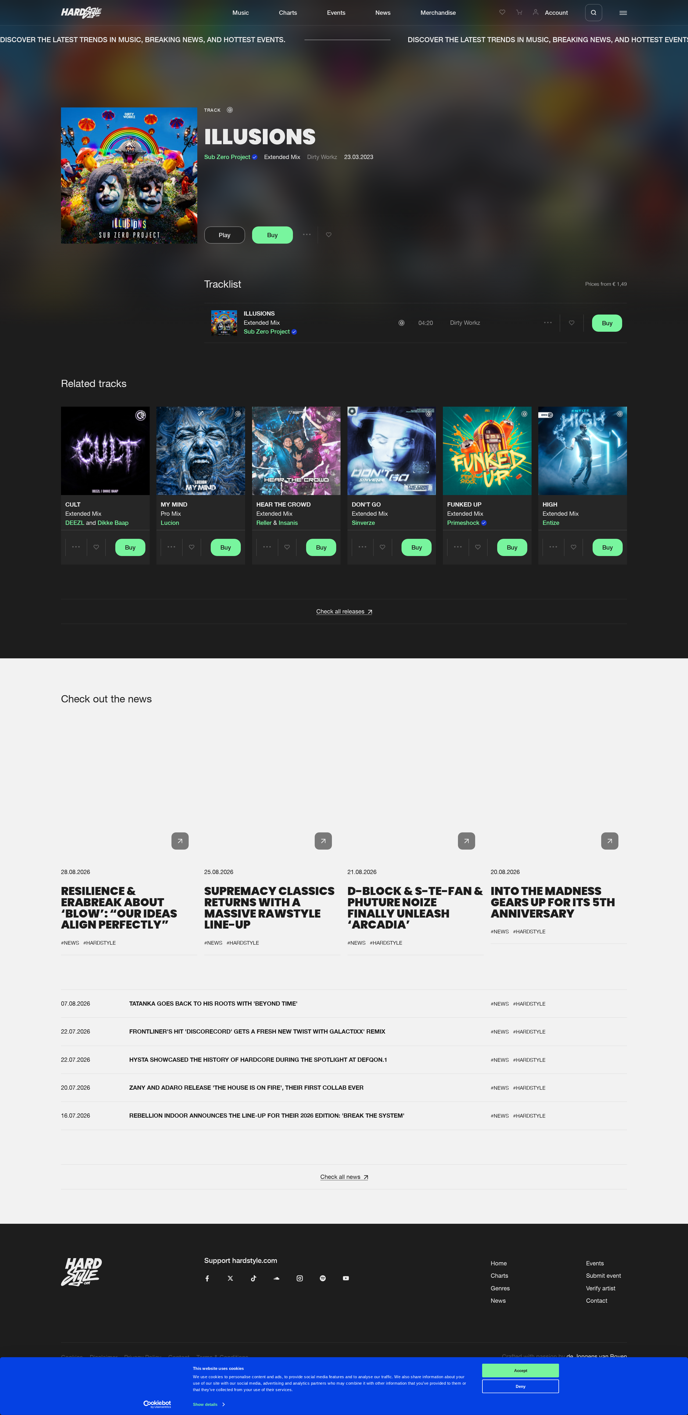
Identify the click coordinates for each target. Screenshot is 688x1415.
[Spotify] (323, 1278)
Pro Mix (171, 513)
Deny (520, 1386)
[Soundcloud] (277, 1278)
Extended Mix (262, 322)
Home (499, 1263)
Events (336, 12)
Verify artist (600, 1288)
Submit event (603, 1275)
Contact (596, 1300)
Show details (205, 1404)
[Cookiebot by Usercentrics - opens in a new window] (157, 1404)
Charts (288, 12)
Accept (520, 1370)
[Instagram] (300, 1278)
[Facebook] (207, 1278)
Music (240, 12)
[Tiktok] (253, 1278)
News (382, 12)
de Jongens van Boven (597, 1356)
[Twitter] (230, 1278)
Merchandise (438, 12)
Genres (500, 1288)
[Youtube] (346, 1278)
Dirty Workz (322, 156)
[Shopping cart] (520, 12)
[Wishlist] (503, 12)
